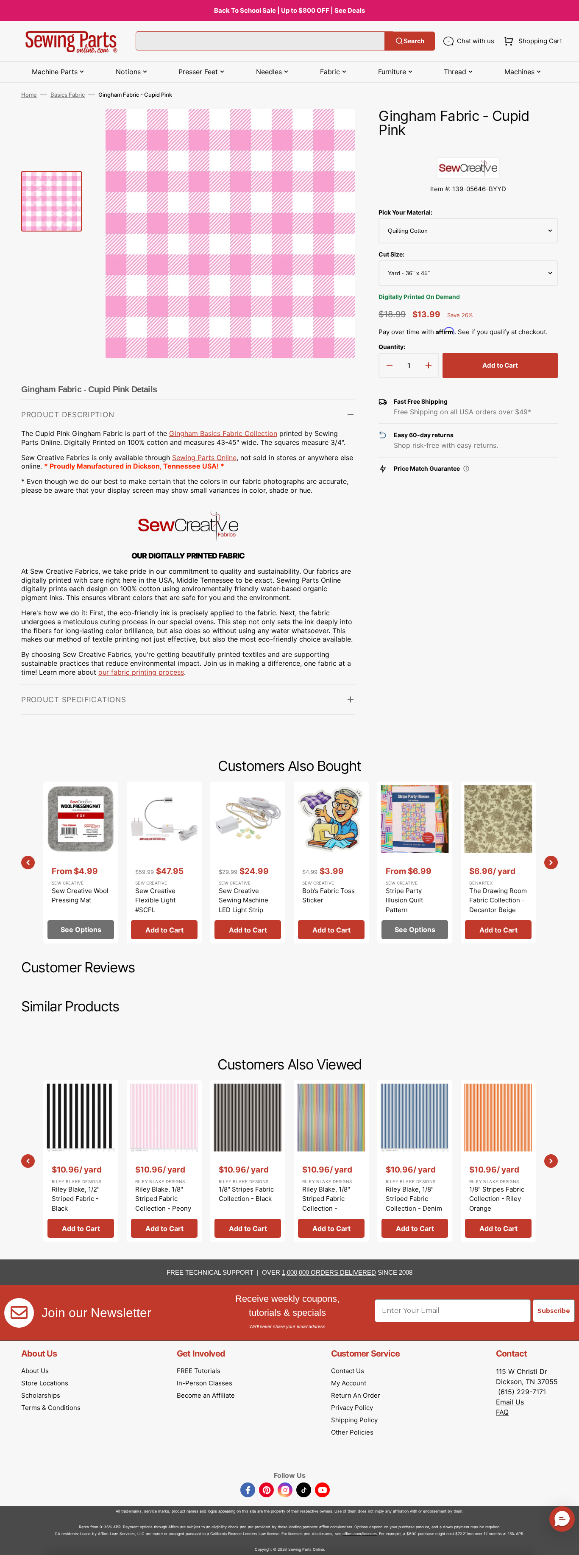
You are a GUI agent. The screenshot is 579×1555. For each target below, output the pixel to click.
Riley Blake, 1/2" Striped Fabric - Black (76, 1198)
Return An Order (355, 1395)
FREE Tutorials (198, 1371)
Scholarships (40, 1395)
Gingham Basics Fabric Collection (223, 433)
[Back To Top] (566, 1542)
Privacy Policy (352, 1408)
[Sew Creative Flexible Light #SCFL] (164, 863)
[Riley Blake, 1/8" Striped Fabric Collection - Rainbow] (331, 1161)
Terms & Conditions (51, 1408)
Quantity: (392, 346)
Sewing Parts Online (204, 457)
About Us (35, 1371)
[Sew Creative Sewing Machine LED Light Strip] (247, 863)
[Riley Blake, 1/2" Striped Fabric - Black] (80, 1161)
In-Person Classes (204, 1383)
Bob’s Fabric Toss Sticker (328, 896)
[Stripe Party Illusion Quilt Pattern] (414, 863)
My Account (348, 1383)
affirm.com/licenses (359, 1533)
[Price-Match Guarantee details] (466, 468)
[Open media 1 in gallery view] (335, 128)
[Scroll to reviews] (468, 148)
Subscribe (553, 1311)
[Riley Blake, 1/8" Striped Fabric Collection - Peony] (164, 1161)
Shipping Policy (354, 1420)
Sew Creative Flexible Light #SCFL (155, 900)
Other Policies (352, 1432)
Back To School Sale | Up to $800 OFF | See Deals (289, 10)
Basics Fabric (67, 94)
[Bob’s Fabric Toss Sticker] (331, 863)
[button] (531, 41)
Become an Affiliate (206, 1395)
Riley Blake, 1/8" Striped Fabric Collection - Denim (414, 1198)
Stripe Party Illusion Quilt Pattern (404, 900)
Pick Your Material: (405, 212)
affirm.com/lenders (335, 1526)
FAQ (502, 1412)
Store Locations (44, 1383)
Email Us (510, 1402)
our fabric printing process (141, 672)
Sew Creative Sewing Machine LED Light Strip (243, 900)
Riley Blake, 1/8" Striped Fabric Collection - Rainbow (326, 1203)
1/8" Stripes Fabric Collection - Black (246, 1194)
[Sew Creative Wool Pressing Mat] (80, 863)
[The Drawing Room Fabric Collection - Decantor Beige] (498, 863)
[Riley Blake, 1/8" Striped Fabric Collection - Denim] (414, 1161)
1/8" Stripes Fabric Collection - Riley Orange (496, 1198)
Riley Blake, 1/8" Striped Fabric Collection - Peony (163, 1198)
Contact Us (347, 1371)
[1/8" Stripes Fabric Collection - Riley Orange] (498, 1161)
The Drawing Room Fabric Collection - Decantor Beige (498, 900)
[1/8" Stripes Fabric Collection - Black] (247, 1161)
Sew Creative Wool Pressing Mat (80, 896)
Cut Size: (391, 254)
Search (414, 41)
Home (29, 94)
